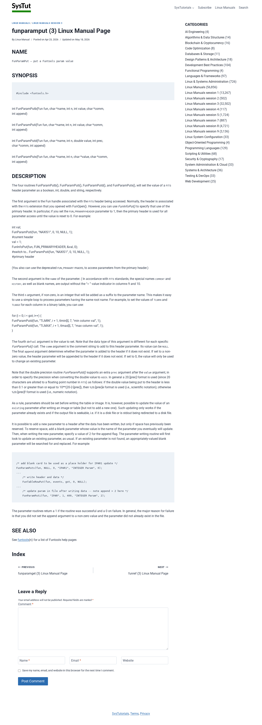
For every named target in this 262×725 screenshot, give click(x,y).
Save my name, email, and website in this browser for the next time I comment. (68, 670)
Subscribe (204, 7)
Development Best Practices (204, 65)
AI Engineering (194, 32)
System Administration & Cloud (206, 164)
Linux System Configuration (204, 137)
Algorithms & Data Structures (204, 37)
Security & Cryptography (201, 159)
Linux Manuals (225, 7)
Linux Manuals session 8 (202, 126)
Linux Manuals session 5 (202, 115)
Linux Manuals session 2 (202, 98)
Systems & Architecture (200, 170)
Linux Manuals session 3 (47, 23)
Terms (134, 713)
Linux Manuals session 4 (202, 109)
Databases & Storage (199, 54)
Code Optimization (197, 48)
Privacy (145, 713)
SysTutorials (120, 713)
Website (128, 660)
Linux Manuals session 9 (202, 131)
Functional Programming (202, 70)
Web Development (197, 181)
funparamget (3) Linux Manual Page (42, 570)
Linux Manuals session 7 (202, 120)
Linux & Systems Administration (206, 81)
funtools (23, 540)
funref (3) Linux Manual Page (148, 570)
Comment (25, 604)
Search (243, 7)
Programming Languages (202, 148)
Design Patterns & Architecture (205, 59)
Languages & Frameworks (202, 76)
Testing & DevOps (197, 176)
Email (76, 660)
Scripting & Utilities (198, 153)
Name (25, 660)
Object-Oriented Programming (205, 142)
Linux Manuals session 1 (202, 93)
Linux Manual (22, 39)
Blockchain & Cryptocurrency (204, 43)
